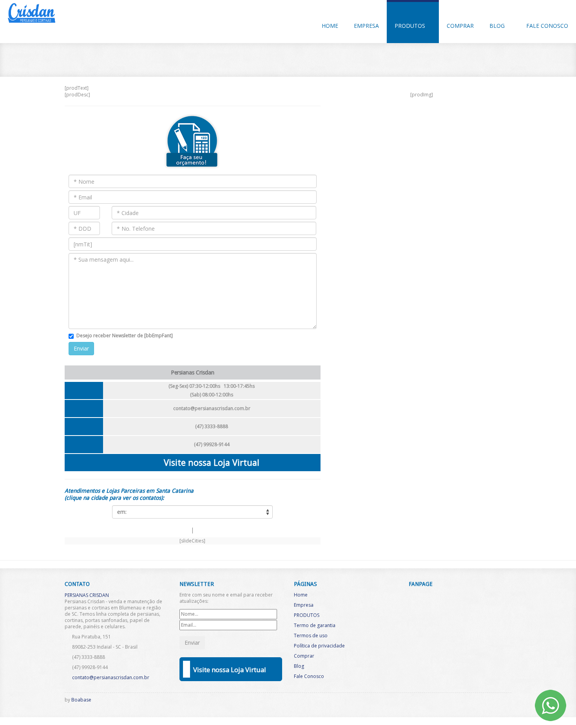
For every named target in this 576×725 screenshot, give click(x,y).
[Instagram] (477, 702)
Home (330, 25)
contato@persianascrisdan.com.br (211, 408)
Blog (497, 25)
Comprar (460, 25)
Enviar (81, 348)
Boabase (81, 699)
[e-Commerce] (490, 702)
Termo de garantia (314, 625)
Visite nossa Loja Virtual (211, 462)
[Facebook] (464, 702)
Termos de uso (311, 635)
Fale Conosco (547, 25)
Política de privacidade (319, 645)
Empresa (366, 25)
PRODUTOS (411, 25)
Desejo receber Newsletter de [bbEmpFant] (124, 335)
